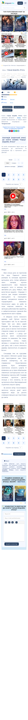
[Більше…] (16, 522)
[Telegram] (18, 131)
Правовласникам (7, 454)
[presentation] (22, 32)
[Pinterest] (12, 131)
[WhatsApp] (16, 131)
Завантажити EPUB (19, 107)
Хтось (4, 70)
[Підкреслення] (12, 522)
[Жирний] (6, 522)
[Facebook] (10, 131)
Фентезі (23, 77)
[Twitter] (14, 131)
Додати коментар (11, 544)
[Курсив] (9, 522)
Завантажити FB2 (7, 110)
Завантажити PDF (7, 107)
